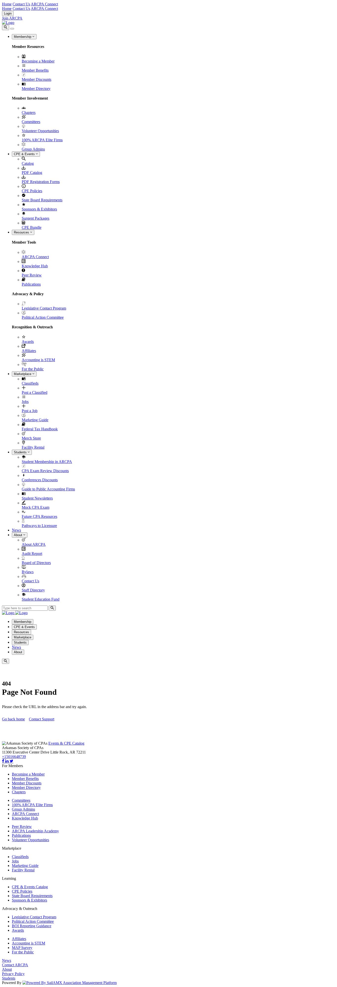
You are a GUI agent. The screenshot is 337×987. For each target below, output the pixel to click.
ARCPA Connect (44, 4)
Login (8, 13)
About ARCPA (34, 544)
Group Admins (33, 149)
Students (21, 452)
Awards (28, 341)
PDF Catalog (32, 172)
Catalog (28, 163)
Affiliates (29, 351)
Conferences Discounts (40, 480)
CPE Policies (32, 191)
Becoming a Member (38, 61)
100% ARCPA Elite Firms (42, 140)
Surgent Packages (35, 218)
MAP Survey (22, 947)
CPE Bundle (31, 227)
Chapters (29, 112)
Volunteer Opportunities (40, 131)
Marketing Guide (35, 420)
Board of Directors (36, 563)
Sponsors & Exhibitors (39, 209)
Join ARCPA (12, 18)
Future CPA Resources (39, 516)
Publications (31, 284)
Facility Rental (33, 447)
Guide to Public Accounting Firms (48, 489)
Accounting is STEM (38, 360)
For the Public (33, 369)
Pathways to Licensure (39, 526)
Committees (31, 122)
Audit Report (32, 553)
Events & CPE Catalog (66, 743)
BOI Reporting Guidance (31, 926)
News (16, 530)
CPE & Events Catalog (30, 887)
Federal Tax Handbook (40, 429)
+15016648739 (14, 757)
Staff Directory (33, 590)
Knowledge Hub (35, 266)
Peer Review (32, 275)
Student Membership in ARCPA (47, 462)
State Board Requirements (42, 200)
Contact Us (21, 4)
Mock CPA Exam (35, 507)
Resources (22, 232)
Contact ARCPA (15, 965)
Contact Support (41, 719)
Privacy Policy (13, 974)
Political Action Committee (43, 317)
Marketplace (23, 374)
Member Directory (36, 88)
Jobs (25, 401)
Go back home (13, 719)
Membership (23, 37)
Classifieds (30, 383)
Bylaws (28, 572)
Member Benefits (35, 70)
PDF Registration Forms (41, 182)
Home (7, 4)
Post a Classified (34, 392)
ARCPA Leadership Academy (35, 831)
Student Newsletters (37, 498)
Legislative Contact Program (44, 308)
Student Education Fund (40, 599)
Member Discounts (36, 79)
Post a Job (29, 411)
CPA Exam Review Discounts (45, 471)
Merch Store (31, 438)
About (18, 535)
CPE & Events (25, 154)
